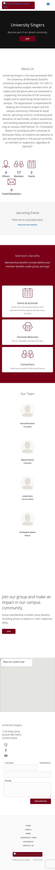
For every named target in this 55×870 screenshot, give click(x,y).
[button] (49, 5)
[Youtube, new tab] (5, 756)
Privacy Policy (38, 860)
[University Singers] (18, 5)
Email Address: (45, 763)
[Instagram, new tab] (5, 745)
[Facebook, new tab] (5, 750)
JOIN (27, 39)
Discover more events (27, 224)
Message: (8, 781)
